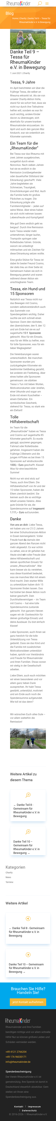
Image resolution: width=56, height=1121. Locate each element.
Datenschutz (29, 1110)
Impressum (34, 1106)
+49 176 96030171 (16, 1056)
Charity (22, 18)
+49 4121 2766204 (16, 1051)
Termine (9, 882)
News (8, 877)
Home (15, 18)
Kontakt (18, 1106)
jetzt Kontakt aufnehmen (28, 1002)
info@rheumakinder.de (18, 1061)
